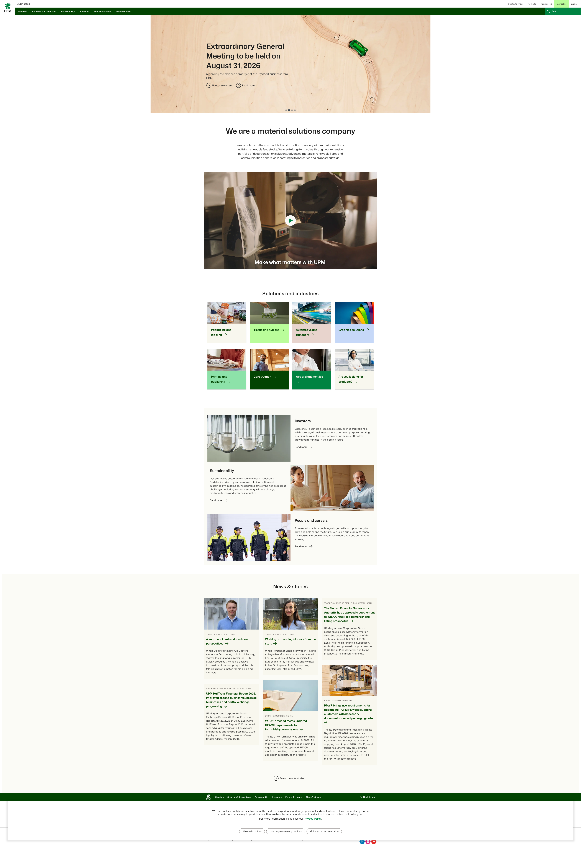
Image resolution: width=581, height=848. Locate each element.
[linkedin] (362, 841)
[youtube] (373, 841)
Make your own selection (324, 831)
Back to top (369, 797)
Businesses (23, 3)
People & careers (293, 797)
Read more (218, 85)
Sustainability (262, 797)
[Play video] (290, 220)
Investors (277, 797)
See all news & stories (292, 778)
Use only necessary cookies (285, 831)
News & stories (313, 797)
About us (219, 797)
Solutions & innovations (239, 797)
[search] (563, 11)
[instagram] (368, 841)
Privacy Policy (312, 818)
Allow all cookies (252, 831)
